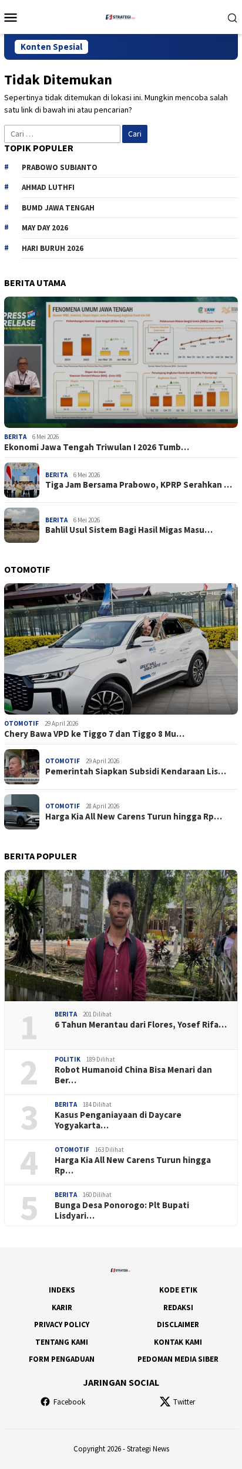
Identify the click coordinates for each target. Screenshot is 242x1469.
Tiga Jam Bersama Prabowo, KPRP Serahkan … (138, 485)
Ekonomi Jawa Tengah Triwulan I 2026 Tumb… (96, 447)
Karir (62, 1307)
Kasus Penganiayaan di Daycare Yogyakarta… (118, 1120)
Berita (15, 437)
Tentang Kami (61, 1342)
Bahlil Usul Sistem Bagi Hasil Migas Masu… (129, 530)
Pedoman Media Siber (178, 1359)
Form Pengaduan (62, 1359)
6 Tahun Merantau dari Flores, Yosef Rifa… (141, 1024)
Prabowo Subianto (60, 167)
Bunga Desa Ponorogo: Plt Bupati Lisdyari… (122, 1210)
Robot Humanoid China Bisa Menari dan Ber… (133, 1075)
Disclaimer (178, 1324)
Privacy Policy (61, 1324)
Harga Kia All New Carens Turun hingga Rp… (133, 816)
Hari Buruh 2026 (52, 248)
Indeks (62, 1290)
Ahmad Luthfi (48, 187)
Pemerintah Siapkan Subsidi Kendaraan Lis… (135, 771)
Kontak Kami (178, 1342)
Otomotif (21, 723)
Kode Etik (178, 1290)
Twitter (184, 1402)
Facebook (69, 1402)
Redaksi (178, 1307)
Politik (67, 1059)
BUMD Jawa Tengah (58, 208)
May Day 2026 (45, 228)
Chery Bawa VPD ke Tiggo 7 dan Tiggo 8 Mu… (94, 734)
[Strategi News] (120, 16)
